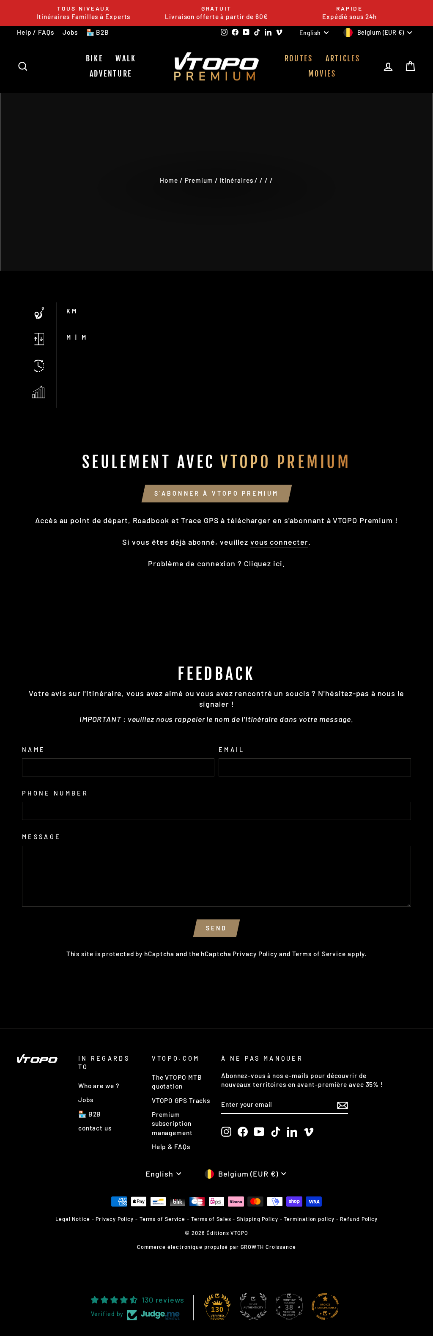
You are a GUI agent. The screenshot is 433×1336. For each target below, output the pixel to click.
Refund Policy (359, 1218)
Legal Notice (72, 1218)
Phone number (55, 793)
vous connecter (279, 541)
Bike (94, 58)
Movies (322, 73)
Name (33, 749)
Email (232, 749)
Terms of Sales (211, 1218)
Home (169, 180)
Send (216, 928)
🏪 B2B (98, 32)
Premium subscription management (172, 1123)
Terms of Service (319, 953)
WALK (125, 58)
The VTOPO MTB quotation (177, 1081)
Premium (199, 180)
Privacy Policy (255, 953)
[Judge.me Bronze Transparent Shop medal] (325, 1306)
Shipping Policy (257, 1218)
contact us (95, 1128)
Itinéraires (236, 180)
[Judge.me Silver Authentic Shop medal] (253, 1306)
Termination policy (309, 1218)
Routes (299, 58)
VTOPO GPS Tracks (181, 1100)
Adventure (111, 73)
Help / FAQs (35, 32)
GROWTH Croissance (268, 1246)
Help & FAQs (171, 1146)
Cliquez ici (263, 563)
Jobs (70, 32)
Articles (343, 58)
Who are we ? (98, 1085)
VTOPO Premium (363, 520)
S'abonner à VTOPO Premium (216, 493)
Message (41, 836)
